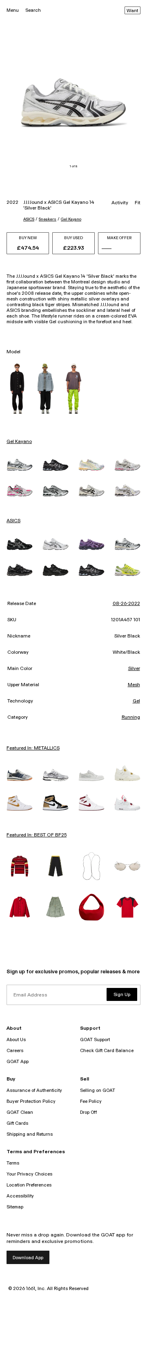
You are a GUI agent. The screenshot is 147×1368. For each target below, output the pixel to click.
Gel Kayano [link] (19, 441)
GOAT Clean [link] (20, 1112)
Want (132, 11)
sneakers (47, 219)
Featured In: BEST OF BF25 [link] (37, 835)
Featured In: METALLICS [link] (33, 748)
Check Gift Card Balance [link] (107, 1050)
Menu (13, 10)
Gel (136, 701)
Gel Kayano (71, 219)
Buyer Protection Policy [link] (31, 1101)
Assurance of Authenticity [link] (34, 1090)
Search (33, 10)
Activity (119, 203)
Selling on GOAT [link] (97, 1090)
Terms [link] (13, 1163)
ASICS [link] (13, 521)
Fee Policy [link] (91, 1101)
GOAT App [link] (18, 1061)
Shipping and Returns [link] (30, 1134)
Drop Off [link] (88, 1112)
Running (131, 717)
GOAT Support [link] (95, 1039)
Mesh (134, 685)
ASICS (28, 219)
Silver (134, 668)
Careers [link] (15, 1050)
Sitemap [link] (15, 1207)
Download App (28, 1258)
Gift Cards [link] (17, 1123)
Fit (137, 203)
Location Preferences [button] (29, 1185)
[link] (20, 464)
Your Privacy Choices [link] (29, 1174)
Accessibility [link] (20, 1196)
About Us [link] (16, 1039)
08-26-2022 (126, 603)
